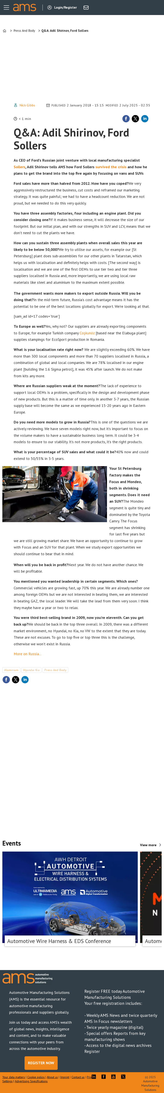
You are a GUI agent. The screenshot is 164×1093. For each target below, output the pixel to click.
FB (104, 1077)
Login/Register (65, 7)
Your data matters (13, 1077)
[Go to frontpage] (24, 7)
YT (114, 1077)
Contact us (78, 1077)
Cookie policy (36, 1077)
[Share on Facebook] (126, 119)
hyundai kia (31, 670)
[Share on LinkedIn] (145, 119)
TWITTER (124, 1077)
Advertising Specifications (31, 1081)
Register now (41, 1062)
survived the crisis (110, 166)
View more (148, 845)
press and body (55, 670)
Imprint (64, 1077)
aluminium (11, 670)
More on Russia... (27, 653)
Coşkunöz (87, 332)
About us (52, 1077)
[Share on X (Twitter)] (135, 119)
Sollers (19, 166)
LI (95, 1077)
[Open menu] (6, 7)
